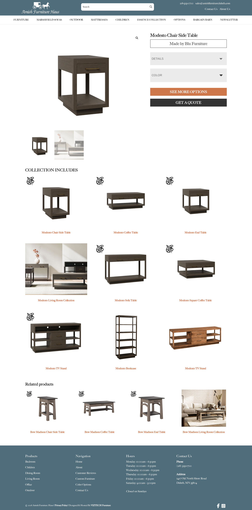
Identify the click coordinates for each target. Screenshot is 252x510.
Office (28, 484)
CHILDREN (122, 19)
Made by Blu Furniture (188, 43)
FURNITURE (21, 19)
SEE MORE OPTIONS (188, 92)
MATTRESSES (99, 19)
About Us (224, 9)
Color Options (83, 484)
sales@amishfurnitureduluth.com (212, 3)
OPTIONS (179, 19)
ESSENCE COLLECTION (151, 19)
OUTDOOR (76, 19)
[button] (137, 38)
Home (79, 461)
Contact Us (211, 9)
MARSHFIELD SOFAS (49, 19)
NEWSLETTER (229, 19)
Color (157, 75)
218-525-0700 (186, 3)
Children (30, 467)
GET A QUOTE (188, 102)
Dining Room (32, 473)
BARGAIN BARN (202, 19)
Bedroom (30, 461)
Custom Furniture (85, 478)
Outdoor (30, 490)
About (79, 467)
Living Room (32, 478)
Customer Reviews (86, 473)
